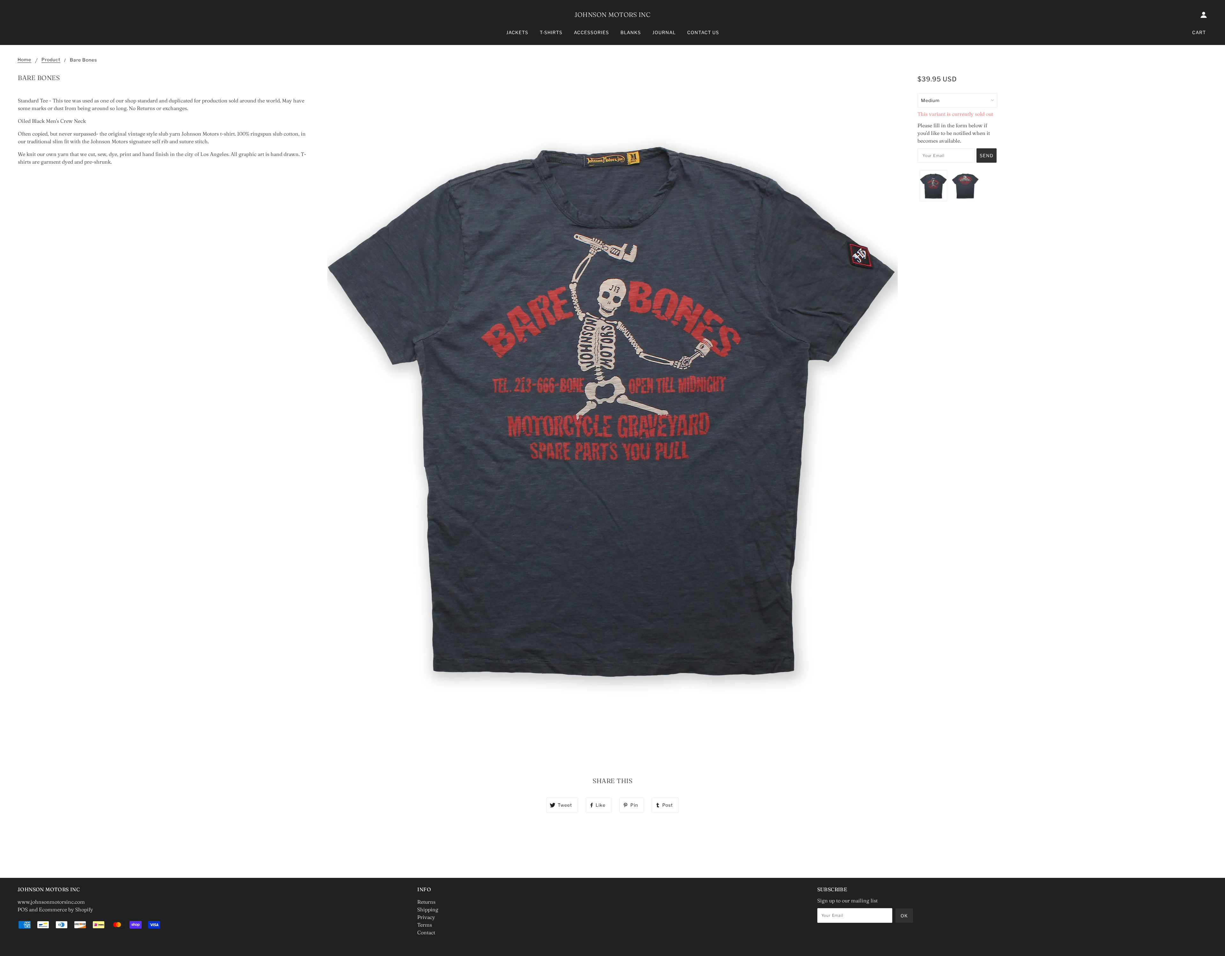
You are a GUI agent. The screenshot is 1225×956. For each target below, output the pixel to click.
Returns (426, 902)
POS (23, 909)
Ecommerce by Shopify (66, 909)
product (50, 59)
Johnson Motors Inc (612, 15)
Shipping (427, 909)
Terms (424, 925)
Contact (426, 932)
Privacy (426, 917)
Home (24, 59)
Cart (1199, 32)
